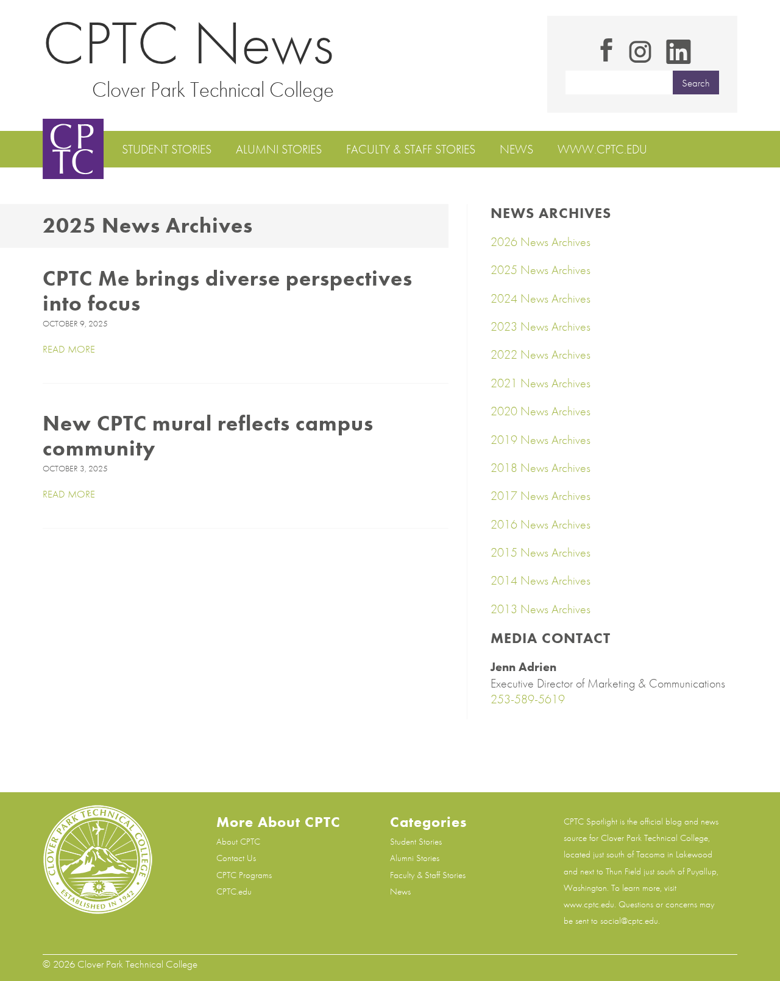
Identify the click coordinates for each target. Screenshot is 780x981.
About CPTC (238, 841)
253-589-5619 (528, 699)
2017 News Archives (540, 496)
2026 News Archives (540, 242)
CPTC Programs (244, 875)
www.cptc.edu (602, 149)
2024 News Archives (540, 298)
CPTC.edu (234, 891)
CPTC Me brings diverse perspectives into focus (228, 291)
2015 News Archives (540, 552)
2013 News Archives (540, 609)
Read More (69, 349)
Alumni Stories (279, 149)
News (516, 149)
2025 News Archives (540, 270)
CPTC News (188, 43)
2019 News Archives (540, 440)
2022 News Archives (540, 354)
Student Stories (166, 149)
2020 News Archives (540, 411)
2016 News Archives (540, 524)
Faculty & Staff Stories (410, 149)
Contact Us (236, 858)
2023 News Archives (540, 326)
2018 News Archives (540, 468)
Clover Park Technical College (213, 90)
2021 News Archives (540, 383)
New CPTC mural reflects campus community (208, 436)
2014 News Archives (540, 580)
